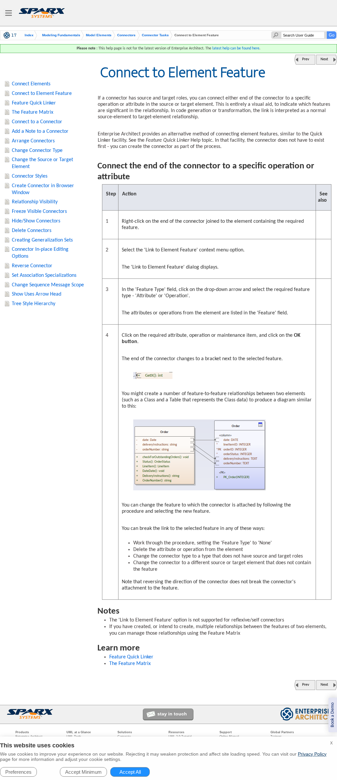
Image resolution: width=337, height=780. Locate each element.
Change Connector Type (37, 150)
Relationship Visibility (35, 202)
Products (22, 732)
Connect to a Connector (37, 122)
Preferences (18, 772)
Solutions (124, 732)
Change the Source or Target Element (42, 163)
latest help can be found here (235, 48)
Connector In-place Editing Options (40, 253)
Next (324, 59)
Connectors (126, 35)
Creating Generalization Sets (42, 240)
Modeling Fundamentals (61, 35)
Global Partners (282, 732)
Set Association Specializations (44, 275)
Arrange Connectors (33, 141)
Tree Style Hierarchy (33, 303)
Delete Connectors (31, 230)
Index (29, 35)
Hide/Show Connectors (36, 221)
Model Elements (99, 35)
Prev (305, 59)
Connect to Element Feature (42, 93)
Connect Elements (31, 84)
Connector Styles (29, 176)
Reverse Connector (32, 266)
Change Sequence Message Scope (48, 285)
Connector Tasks (155, 35)
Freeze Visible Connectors (39, 211)
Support (226, 732)
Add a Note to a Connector (40, 131)
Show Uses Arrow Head (36, 294)
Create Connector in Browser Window (43, 189)
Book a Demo (332, 715)
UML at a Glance (78, 732)
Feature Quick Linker (131, 657)
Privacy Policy (312, 754)
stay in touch (172, 713)
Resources (176, 732)
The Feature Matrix (130, 663)
